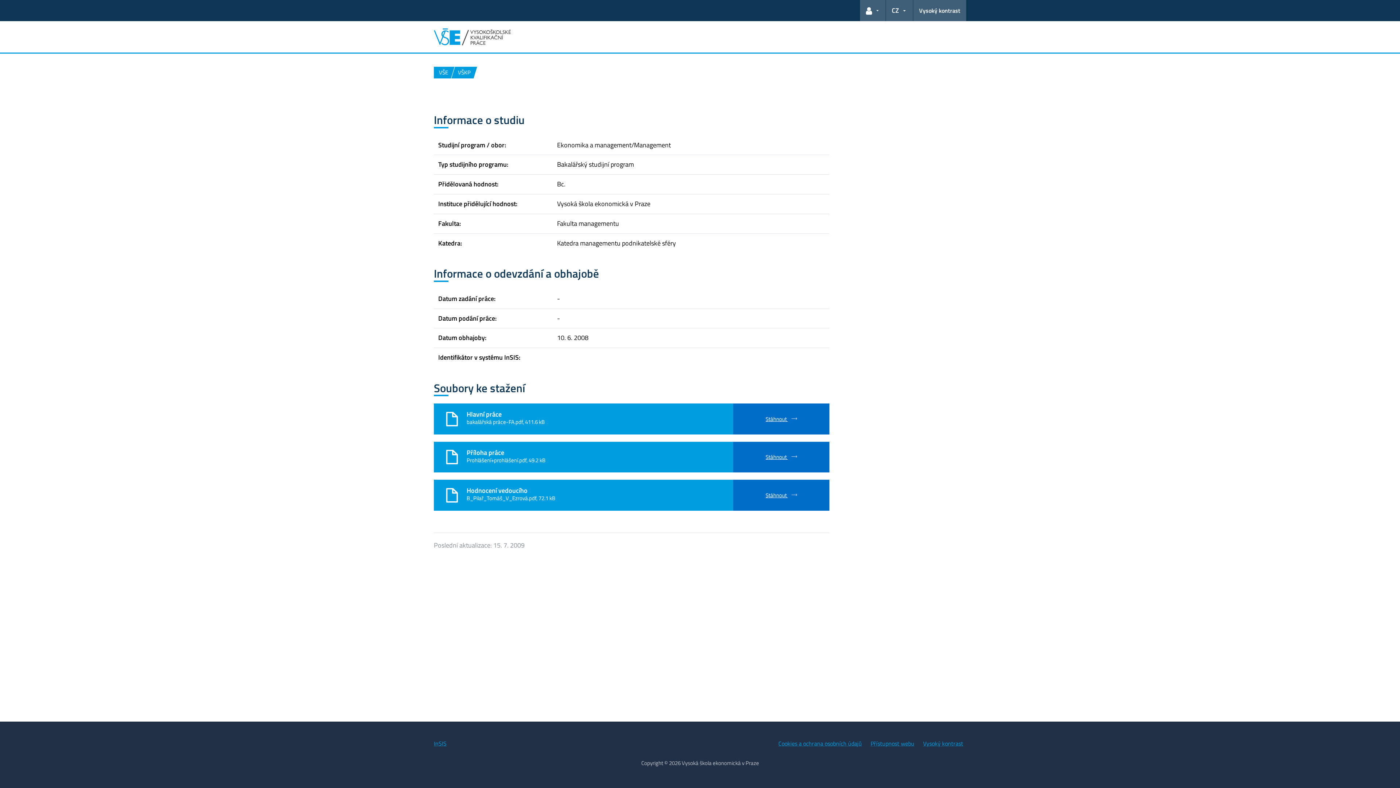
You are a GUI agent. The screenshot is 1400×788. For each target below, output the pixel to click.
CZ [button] (895, 10)
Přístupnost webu (892, 743)
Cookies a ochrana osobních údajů (820, 743)
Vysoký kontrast (939, 10)
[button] (873, 10)
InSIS (440, 743)
